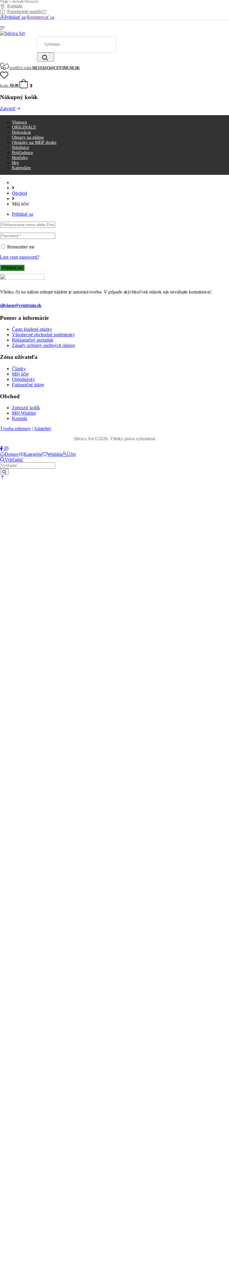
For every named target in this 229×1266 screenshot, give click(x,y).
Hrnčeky (20, 157)
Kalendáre (21, 167)
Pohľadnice (22, 152)
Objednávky (23, 379)
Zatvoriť (8, 108)
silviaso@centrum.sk (20, 305)
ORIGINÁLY (24, 127)
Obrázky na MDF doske (34, 142)
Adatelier (42, 428)
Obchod (19, 193)
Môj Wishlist (24, 413)
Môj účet (20, 373)
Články (19, 368)
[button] (2, 477)
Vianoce (19, 122)
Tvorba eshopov (15, 428)
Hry (15, 162)
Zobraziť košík (26, 407)
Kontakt (14, 5)
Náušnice (20, 147)
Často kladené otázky (32, 329)
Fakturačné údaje (28, 384)
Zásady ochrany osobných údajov (43, 345)
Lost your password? (19, 257)
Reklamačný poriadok (32, 339)
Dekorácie (21, 132)
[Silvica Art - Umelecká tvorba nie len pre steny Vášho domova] (12, 33)
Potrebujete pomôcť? (27, 11)
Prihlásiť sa (22, 214)
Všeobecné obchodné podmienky (43, 334)
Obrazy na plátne (28, 137)
